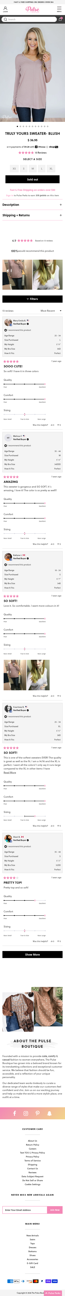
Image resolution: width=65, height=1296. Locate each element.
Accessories (32, 1259)
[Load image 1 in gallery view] (32, 73)
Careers (32, 1148)
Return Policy (32, 1144)
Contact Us (32, 1168)
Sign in (9, 195)
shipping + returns (16, 215)
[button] (32, 152)
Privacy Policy (32, 1156)
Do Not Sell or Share (32, 1180)
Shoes (32, 1255)
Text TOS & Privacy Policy (32, 1152)
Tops (32, 1243)
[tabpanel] (32, 73)
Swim (32, 1239)
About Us (32, 1140)
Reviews (32, 1172)
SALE (32, 1267)
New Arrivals (32, 1235)
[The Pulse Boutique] (32, 9)
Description (10, 204)
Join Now (55, 1209)
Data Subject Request (32, 1176)
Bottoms (32, 1251)
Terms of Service (32, 1160)
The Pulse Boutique (40, 1292)
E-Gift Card (32, 1263)
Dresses (32, 1247)
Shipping (32, 1164)
